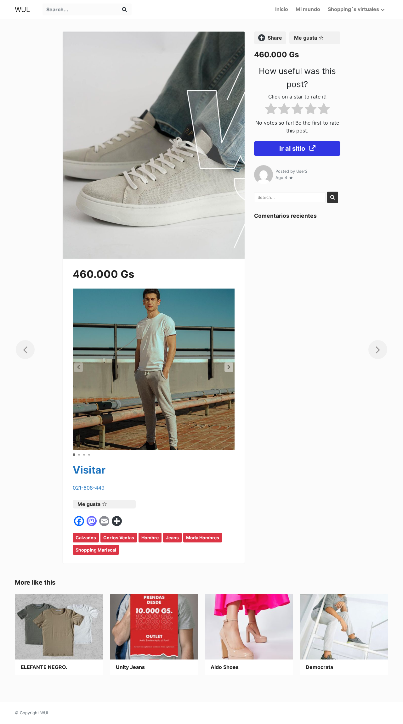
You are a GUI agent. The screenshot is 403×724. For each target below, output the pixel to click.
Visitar (89, 470)
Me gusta (88, 504)
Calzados (86, 537)
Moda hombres (202, 537)
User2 (302, 171)
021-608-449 (89, 488)
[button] (228, 367)
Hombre (150, 537)
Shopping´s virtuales (353, 9)
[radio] (271, 110)
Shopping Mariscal (96, 550)
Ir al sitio (293, 148)
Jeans (172, 537)
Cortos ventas (118, 537)
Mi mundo (308, 9)
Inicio (281, 9)
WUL (22, 9)
